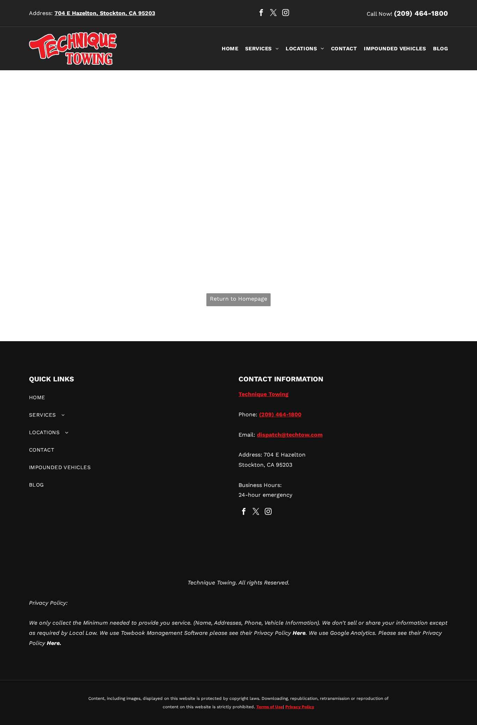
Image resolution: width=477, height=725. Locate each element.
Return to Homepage (238, 298)
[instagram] (285, 13)
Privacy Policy (299, 706)
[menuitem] (226, 49)
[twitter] (273, 13)
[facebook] (261, 13)
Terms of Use (269, 706)
